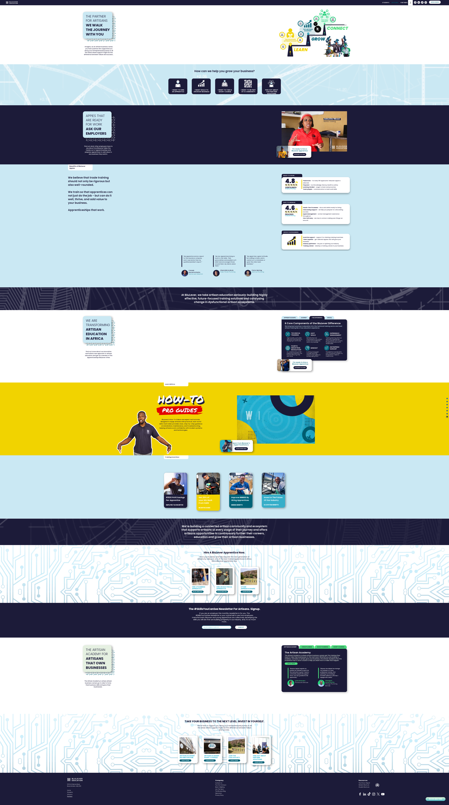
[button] (344, 149)
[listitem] (175, 490)
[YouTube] (383, 794)
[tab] (290, 317)
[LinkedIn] (418, 2)
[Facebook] (415, 2)
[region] (428, 792)
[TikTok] (422, 2)
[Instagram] (425, 2)
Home (69, 790)
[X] (378, 794)
